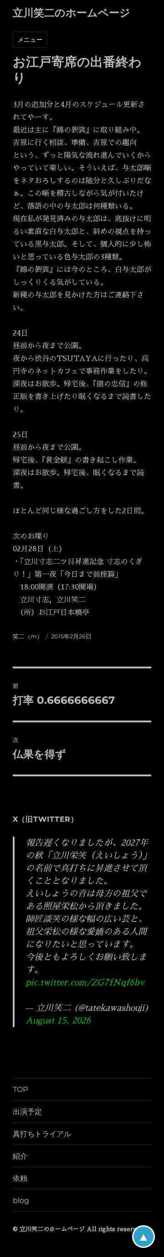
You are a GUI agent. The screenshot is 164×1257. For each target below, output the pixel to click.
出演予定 (27, 1111)
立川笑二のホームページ (71, 12)
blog (21, 1200)
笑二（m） (28, 636)
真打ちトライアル (42, 1134)
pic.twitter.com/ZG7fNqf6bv (85, 982)
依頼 (20, 1178)
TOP (20, 1089)
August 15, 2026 (58, 1020)
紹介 (20, 1156)
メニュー (30, 39)
